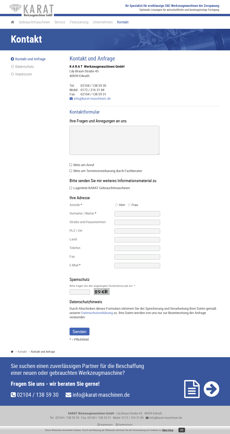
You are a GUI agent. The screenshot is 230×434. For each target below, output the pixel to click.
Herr (122, 205)
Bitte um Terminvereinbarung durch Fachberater (107, 171)
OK (181, 430)
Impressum (106, 424)
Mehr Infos (167, 430)
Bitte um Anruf (83, 165)
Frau (135, 205)
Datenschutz (125, 424)
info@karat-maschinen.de (92, 98)
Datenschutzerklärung (97, 313)
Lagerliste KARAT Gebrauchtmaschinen (101, 188)
